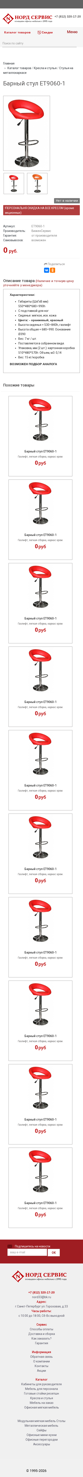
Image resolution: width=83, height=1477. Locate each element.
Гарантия (41, 1343)
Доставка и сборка (41, 1334)
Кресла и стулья (45, 68)
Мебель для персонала (41, 1389)
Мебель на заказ (41, 1402)
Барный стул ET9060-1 (40, 451)
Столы (60, 1421)
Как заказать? (41, 1338)
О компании (41, 1361)
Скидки (47, 32)
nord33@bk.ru (41, 1297)
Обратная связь (41, 1356)
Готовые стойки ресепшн (41, 1393)
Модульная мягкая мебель (37, 1421)
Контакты (41, 1366)
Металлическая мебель (41, 1425)
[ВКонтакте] (46, 270)
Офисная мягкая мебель (41, 1407)
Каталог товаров (17, 32)
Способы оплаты (41, 1329)
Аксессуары (41, 1444)
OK (54, 1252)
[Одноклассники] (52, 270)
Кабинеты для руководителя (41, 1384)
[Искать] (73, 43)
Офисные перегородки (42, 1439)
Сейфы (41, 1430)
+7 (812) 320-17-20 (67, 16)
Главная (8, 63)
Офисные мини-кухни (42, 1435)
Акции (41, 1370)
